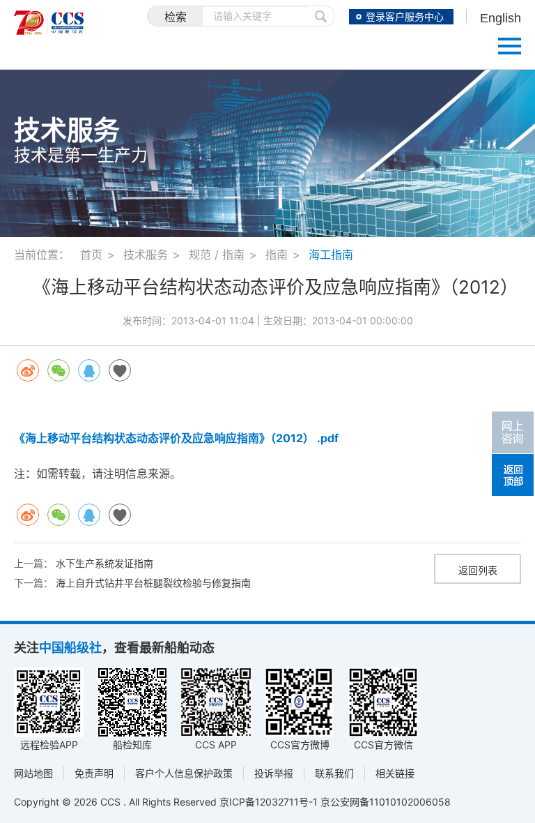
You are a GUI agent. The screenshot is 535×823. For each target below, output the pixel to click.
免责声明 (94, 773)
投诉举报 (273, 773)
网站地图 (33, 773)
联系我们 (334, 773)
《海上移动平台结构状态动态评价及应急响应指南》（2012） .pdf (176, 438)
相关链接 (394, 773)
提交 (321, 16)
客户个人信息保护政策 (184, 773)
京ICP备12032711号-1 (268, 802)
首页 (91, 255)
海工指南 (331, 255)
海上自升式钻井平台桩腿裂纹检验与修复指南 (153, 583)
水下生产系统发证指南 (104, 563)
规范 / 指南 (217, 255)
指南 (276, 255)
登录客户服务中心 (405, 16)
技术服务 (145, 255)
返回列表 (477, 570)
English (500, 18)
